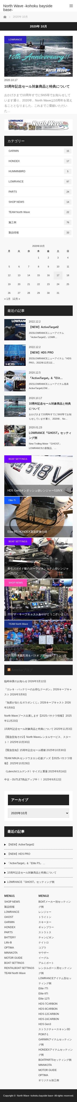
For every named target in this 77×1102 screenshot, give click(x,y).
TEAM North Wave (39, 212)
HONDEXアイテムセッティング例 (55, 1052)
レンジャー (44, 911)
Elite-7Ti (43, 988)
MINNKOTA (11, 952)
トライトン (44, 917)
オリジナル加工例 (48, 1080)
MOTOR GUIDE (13, 957)
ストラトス (44, 932)
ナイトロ (43, 942)
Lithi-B (8, 942)
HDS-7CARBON (48, 1003)
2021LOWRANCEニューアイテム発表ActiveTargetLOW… (49, 386)
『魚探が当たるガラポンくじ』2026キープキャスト (34, 702)
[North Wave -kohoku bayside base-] (32, 8)
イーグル (43, 957)
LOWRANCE (15, 39)
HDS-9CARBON (48, 1008)
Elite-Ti (12, 500)
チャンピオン (46, 937)
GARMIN (39, 150)
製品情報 (39, 232)
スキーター (44, 922)
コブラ (42, 947)
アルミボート (46, 962)
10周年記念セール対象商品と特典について (37, 86)
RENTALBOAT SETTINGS (19, 968)
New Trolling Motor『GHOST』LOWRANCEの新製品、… (45, 445)
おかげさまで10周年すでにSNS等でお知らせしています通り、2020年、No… (50, 416)
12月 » (16, 298)
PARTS (39, 191)
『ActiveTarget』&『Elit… (46, 378)
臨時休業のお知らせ (15, 681)
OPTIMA (9, 947)
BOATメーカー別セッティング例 (54, 904)
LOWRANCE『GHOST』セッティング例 (50, 435)
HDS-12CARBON (48, 1014)
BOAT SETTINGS (18, 459)
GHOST (8, 917)
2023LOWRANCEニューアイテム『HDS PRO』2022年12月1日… (50, 360)
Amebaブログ (22, 670)
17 (58, 275)
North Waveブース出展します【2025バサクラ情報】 (34, 715)
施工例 (39, 222)
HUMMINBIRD (38, 171)
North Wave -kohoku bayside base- (35, 1095)
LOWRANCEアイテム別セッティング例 (54, 981)
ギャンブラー (46, 927)
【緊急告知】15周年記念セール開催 (25, 750)
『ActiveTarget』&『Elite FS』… (26, 863)
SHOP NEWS (39, 201)
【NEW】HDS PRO (41, 352)
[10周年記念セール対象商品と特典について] (38, 56)
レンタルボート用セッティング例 (55, 971)
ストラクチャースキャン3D (54, 1029)
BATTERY (10, 937)
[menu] (71, 6)
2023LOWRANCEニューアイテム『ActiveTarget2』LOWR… (46, 335)
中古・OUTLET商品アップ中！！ (23, 779)
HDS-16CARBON (48, 1019)
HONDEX (39, 161)
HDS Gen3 (44, 1024)
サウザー (43, 952)
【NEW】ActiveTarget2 (44, 327)
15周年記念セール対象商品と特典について (28, 728)
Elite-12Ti (44, 998)
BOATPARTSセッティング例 (54, 1059)
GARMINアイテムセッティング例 (55, 1042)
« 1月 (7, 298)
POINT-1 (43, 1034)
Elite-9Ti (43, 993)
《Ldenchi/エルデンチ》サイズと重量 (26, 771)
